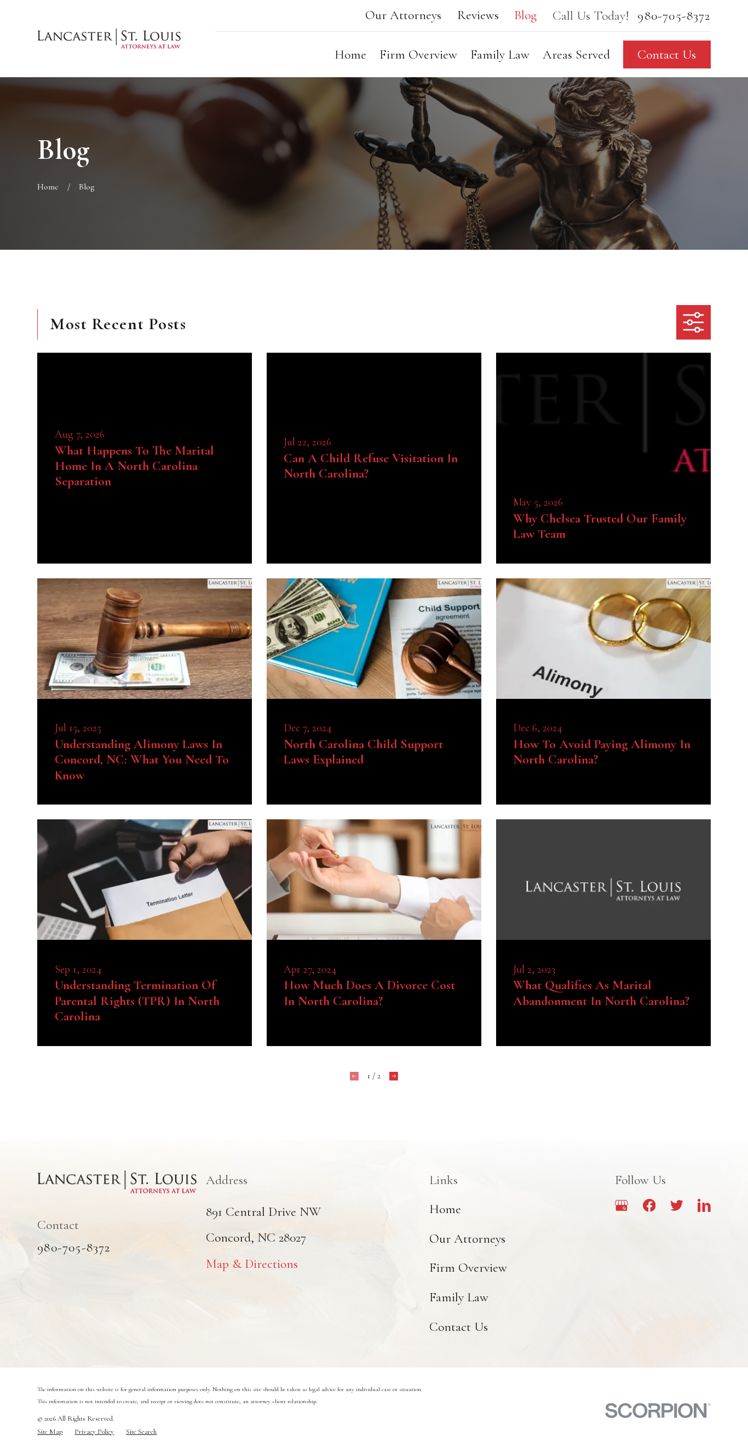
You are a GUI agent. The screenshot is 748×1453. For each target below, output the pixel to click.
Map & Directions (252, 1264)
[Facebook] (649, 1205)
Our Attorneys (403, 15)
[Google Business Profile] (621, 1205)
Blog (525, 15)
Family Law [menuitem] (500, 54)
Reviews (478, 15)
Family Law (458, 1297)
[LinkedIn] (704, 1205)
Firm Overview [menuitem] (418, 54)
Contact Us (666, 54)
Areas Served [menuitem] (576, 54)
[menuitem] (49, 1432)
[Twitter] (676, 1205)
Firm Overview (468, 1268)
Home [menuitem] (350, 54)
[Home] (109, 39)
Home (445, 1209)
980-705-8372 (673, 15)
